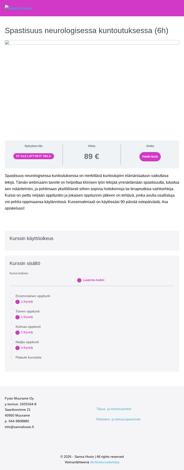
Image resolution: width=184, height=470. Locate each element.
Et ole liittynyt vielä (33, 156)
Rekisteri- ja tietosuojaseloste (118, 419)
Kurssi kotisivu (19, 273)
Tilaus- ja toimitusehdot (113, 409)
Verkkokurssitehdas (105, 462)
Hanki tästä (150, 156)
